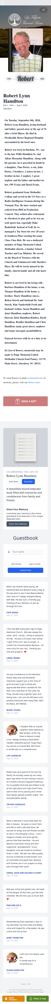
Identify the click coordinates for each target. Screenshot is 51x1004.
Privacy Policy (18, 992)
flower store (34, 382)
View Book (13, 481)
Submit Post (25, 570)
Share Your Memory (18, 524)
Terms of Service (33, 992)
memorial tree (36, 377)
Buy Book (28, 481)
